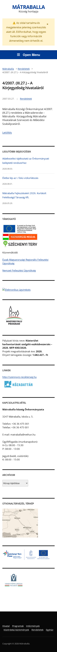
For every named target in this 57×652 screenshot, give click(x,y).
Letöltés (7, 132)
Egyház (49, 629)
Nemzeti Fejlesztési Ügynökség (19, 270)
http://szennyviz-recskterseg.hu (19, 377)
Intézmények (33, 626)
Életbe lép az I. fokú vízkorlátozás (20, 177)
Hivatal (6, 626)
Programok (18, 626)
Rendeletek (26, 98)
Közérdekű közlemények (16, 629)
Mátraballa (28, 6)
